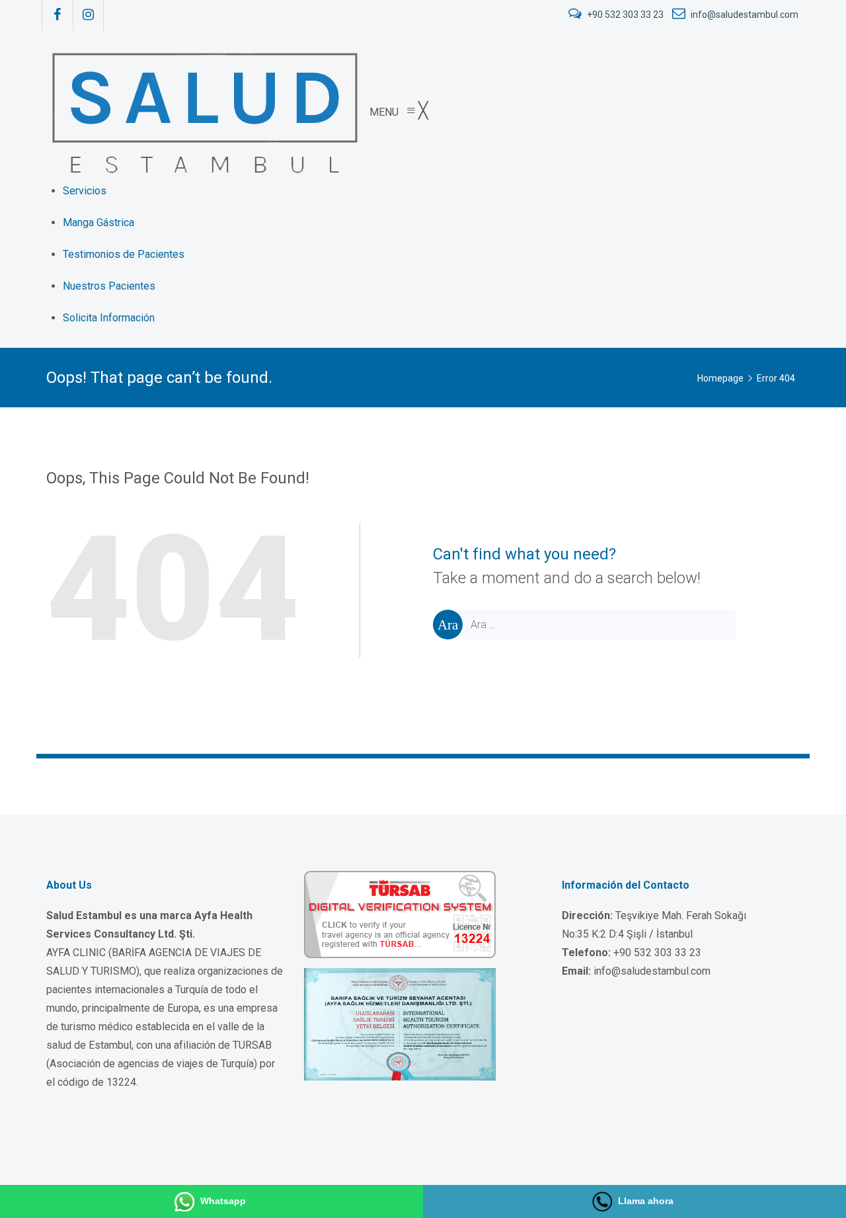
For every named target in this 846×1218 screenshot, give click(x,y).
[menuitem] (84, 190)
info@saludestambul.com (743, 14)
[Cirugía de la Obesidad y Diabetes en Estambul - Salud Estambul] (202, 112)
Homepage (720, 378)
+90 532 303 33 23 (625, 14)
